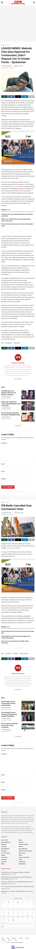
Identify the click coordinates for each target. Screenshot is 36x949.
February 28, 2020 (18, 512)
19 (18, 916)
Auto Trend (4, 840)
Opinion (21, 842)
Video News (22, 861)
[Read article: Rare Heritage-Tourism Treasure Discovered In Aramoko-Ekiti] (28, 705)
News (24, 391)
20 (22, 916)
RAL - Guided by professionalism (15, 942)
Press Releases (23, 848)
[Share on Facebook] (11, 96)
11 (13, 913)
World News (22, 863)
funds (21, 191)
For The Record (5, 853)
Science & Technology (25, 850)
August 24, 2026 (6, 398)
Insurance (4, 859)
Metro (3, 863)
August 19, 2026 (6, 709)
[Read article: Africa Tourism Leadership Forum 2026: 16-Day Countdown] (28, 727)
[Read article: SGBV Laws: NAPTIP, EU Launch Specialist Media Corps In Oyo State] (28, 406)
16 (3, 916)
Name (3, 464)
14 (27, 913)
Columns (3, 846)
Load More (18, 425)
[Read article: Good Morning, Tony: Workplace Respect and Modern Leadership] (28, 395)
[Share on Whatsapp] (4, 96)
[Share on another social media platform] (32, 96)
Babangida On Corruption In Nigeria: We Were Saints (15, 891)
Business (4, 844)
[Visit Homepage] (18, 2)
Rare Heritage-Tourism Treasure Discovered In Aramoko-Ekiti (8, 703)
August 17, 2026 (6, 720)
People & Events (23, 844)
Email (3, 471)
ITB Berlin (4, 610)
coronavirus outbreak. (13, 548)
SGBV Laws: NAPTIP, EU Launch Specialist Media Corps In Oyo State (10, 403)
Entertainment (5, 848)
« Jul (2, 926)
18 (13, 916)
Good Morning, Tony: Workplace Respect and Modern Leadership (8, 392)
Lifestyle (3, 861)
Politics (21, 846)
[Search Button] (34, 2)
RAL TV (10, 940)
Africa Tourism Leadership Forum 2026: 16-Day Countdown (9, 725)
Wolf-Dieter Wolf (24, 653)
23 (3, 920)
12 (18, 913)
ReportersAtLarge (7, 66)
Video (20, 859)
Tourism (27, 938)
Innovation (4, 857)
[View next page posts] (19, 231)
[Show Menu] (2, 2)
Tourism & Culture (28, 702)
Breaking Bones (5, 842)
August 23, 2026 (6, 409)
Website (3, 478)
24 (8, 920)
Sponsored (22, 853)
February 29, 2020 (18, 66)
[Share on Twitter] (18, 96)
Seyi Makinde (8, 343)
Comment (4, 443)
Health (3, 855)
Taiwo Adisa (17, 343)
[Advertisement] (18, 24)
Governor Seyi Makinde (17, 186)
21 (27, 916)
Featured (7, 45)
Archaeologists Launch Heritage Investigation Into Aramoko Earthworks (9, 714)
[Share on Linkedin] (25, 96)
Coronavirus (8, 653)
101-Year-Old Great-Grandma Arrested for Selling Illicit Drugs (17, 886)
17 (8, 916)
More (15, 940)
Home (2, 45)
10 (8, 913)
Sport (20, 855)
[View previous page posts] (16, 231)
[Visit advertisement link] (18, 148)
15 (32, 913)
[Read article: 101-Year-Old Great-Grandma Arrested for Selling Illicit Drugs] (28, 417)
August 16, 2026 (6, 731)
